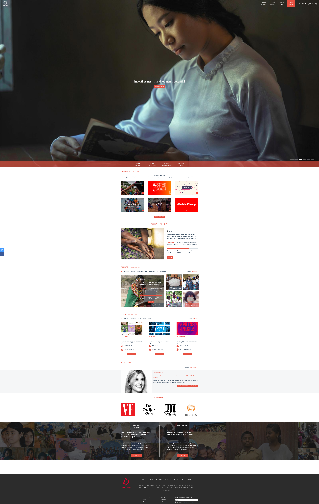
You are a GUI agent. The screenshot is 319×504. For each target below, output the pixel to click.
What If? (152, 336)
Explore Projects (148, 497)
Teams (145, 499)
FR (303, 3)
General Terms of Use (188, 502)
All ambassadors (194, 367)
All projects (195, 271)
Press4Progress (182, 336)
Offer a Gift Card (159, 216)
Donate (170, 257)
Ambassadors (147, 502)
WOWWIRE (136, 425)
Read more (136, 455)
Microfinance (165, 502)
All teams (195, 318)
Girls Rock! (124, 336)
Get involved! (159, 86)
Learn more (132, 353)
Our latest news (182, 425)
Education (164, 499)
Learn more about (188, 385)
